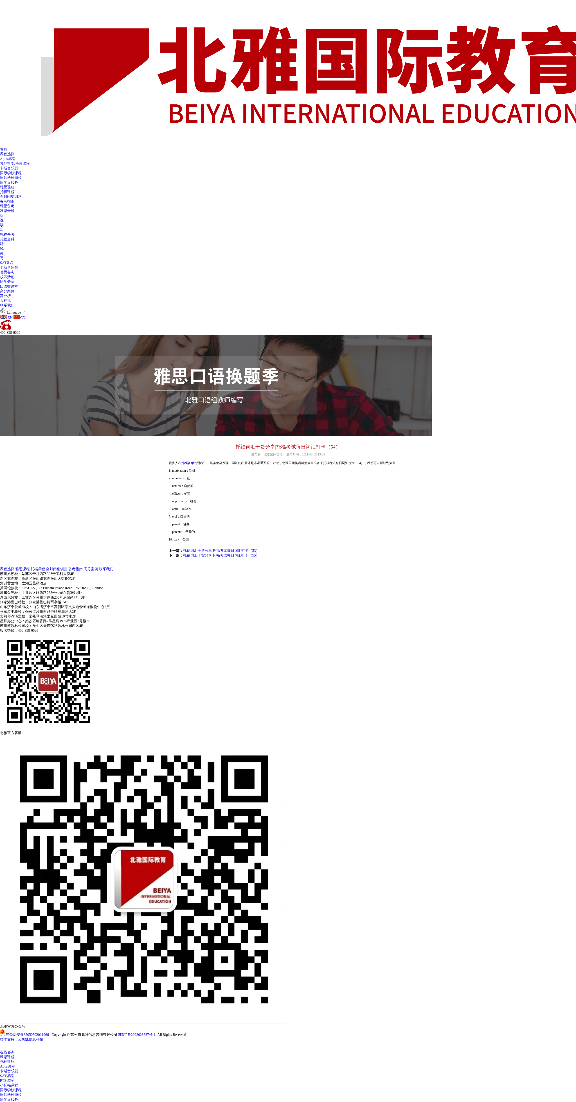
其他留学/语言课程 (15, 163)
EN (10, 318)
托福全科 (7, 239)
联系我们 (7, 305)
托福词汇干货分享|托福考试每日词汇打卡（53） (221, 550)
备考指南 (7, 201)
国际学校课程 (11, 173)
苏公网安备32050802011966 (27, 1035)
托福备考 (7, 234)
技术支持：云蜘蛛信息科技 (21, 1039)
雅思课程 (7, 187)
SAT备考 (7, 263)
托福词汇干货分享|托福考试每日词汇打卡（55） (221, 555)
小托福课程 (9, 1085)
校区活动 (7, 277)
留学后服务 (9, 182)
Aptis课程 (7, 159)
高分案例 (7, 291)
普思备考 (7, 272)
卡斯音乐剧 (9, 168)
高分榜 (5, 296)
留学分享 (7, 282)
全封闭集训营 (11, 196)
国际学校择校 (11, 178)
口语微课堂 (9, 286)
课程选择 (7, 154)
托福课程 (7, 192)
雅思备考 (7, 206)
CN (22, 318)
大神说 (5, 300)
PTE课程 (7, 1080)
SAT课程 (7, 1076)
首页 (3, 149)
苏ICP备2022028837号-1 (136, 1035)
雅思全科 (7, 211)
